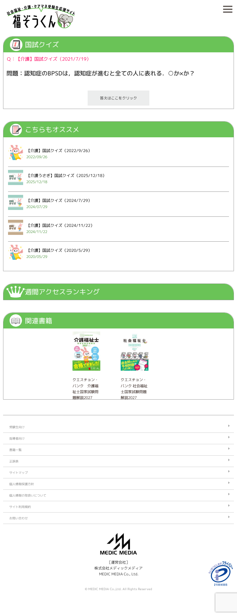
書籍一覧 (15, 450)
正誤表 (14, 461)
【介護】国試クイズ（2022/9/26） (59, 150)
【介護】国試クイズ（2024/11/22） (60, 225)
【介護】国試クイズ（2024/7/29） (59, 200)
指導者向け (17, 438)
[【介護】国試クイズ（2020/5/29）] (15, 261)
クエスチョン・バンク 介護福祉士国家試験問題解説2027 (85, 388)
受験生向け (17, 427)
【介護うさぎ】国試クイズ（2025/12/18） (66, 175)
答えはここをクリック (118, 98)
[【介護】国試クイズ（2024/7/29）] (15, 211)
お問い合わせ (18, 518)
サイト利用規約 (20, 507)
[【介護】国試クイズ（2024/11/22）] (15, 236)
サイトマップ (18, 472)
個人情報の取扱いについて (27, 495)
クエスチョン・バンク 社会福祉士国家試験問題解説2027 (134, 388)
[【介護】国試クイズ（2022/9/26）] (15, 161)
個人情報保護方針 (21, 484)
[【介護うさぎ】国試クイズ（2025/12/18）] (15, 186)
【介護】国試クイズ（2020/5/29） (59, 250)
